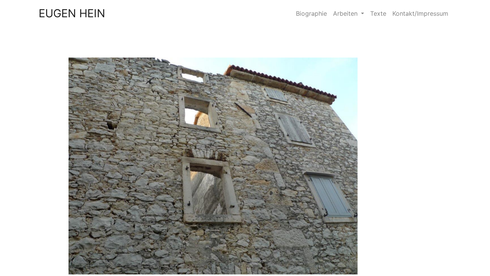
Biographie (311, 13)
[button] (60, 166)
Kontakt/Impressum (420, 13)
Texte (378, 13)
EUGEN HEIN (72, 13)
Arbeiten (346, 13)
